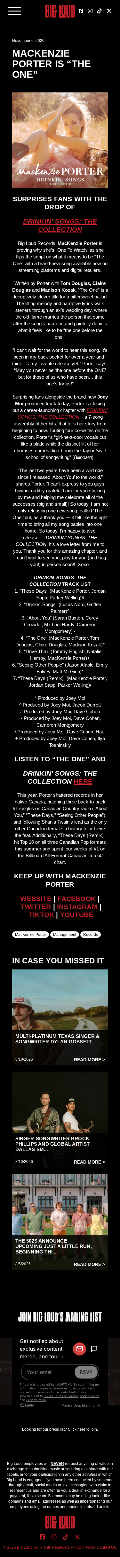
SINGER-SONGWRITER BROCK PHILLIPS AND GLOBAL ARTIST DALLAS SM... (52, 1144)
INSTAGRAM (77, 906)
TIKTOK (41, 914)
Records (90, 934)
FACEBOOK (77, 898)
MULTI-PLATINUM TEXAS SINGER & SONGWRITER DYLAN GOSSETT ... (57, 1038)
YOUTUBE (76, 914)
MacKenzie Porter (30, 934)
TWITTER (35, 906)
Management (64, 934)
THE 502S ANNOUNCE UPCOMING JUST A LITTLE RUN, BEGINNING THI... (53, 1246)
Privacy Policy (83, 1547)
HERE (83, 781)
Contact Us (106, 1547)
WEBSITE (35, 898)
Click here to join (82, 1429)
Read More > (89, 1059)
